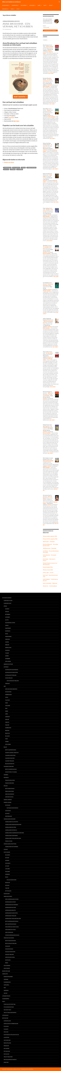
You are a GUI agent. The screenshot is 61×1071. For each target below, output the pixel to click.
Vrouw (5, 993)
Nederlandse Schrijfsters (10, 843)
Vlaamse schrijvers (10, 758)
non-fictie (6, 169)
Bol (14, 121)
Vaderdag (6, 990)
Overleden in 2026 (8, 600)
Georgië (7, 860)
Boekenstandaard (8, 976)
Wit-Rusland (8, 890)
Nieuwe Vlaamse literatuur (11, 752)
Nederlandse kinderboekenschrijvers (14, 832)
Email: (44, 25)
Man (5, 987)
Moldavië (7, 871)
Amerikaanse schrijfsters (11, 913)
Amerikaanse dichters (10, 907)
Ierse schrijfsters (9, 791)
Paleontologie (7, 1042)
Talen (3, 1001)
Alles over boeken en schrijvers (11, 2)
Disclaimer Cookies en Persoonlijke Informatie (11, 1069)
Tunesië (7, 653)
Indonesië (7, 705)
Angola (7, 611)
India (6, 702)
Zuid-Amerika (7, 965)
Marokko (7, 639)
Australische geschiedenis (11, 669)
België (5, 747)
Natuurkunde (7, 1040)
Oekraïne (7, 874)
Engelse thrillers (9, 954)
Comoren (7, 617)
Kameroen (7, 630)
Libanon (7, 722)
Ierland (6, 785)
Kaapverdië (8, 628)
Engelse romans (9, 948)
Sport (18, 8)
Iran (6, 708)
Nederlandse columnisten (11, 821)
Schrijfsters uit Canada (11, 772)
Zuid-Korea (8, 744)
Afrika (5, 606)
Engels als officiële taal (9, 1004)
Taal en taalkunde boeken (10, 1012)
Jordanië (7, 716)
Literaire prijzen (6, 995)
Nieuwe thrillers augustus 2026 (50, 538)
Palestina (7, 733)
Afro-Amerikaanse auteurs (11, 899)
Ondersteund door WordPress (27, 1069)
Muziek (50, 5)
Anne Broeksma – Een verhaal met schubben (18, 25)
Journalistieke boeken (8, 21)
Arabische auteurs (8, 664)
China (6, 697)
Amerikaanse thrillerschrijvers (13, 918)
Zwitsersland (8, 816)
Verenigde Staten (8, 896)
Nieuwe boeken (5, 5)
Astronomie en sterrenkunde (11, 1023)
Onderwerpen (5, 998)
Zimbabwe (7, 658)
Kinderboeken (15, 5)
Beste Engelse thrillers (10, 943)
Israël (6, 711)
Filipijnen (7, 700)
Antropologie (7, 1020)
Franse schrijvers (9, 783)
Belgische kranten (9, 763)
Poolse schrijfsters (11, 879)
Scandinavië (7, 893)
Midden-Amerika (8, 799)
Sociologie (6, 1054)
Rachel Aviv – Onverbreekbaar (50, 586)
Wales (6, 962)
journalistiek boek (31, 167)
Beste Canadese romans (11, 769)
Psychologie (7, 1051)
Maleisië (7, 725)
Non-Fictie (17, 21)
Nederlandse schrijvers (9, 819)
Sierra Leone (8, 647)
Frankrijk (6, 777)
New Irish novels (9, 796)
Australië (6, 666)
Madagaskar (8, 636)
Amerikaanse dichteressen (11, 904)
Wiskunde (6, 1062)
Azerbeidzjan (8, 694)
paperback (11, 117)
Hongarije (7, 863)
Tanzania (7, 650)
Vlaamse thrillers (9, 760)
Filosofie (6, 1029)
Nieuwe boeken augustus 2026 (50, 536)
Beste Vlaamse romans (10, 749)
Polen (6, 877)
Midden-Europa (7, 802)
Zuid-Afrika (8, 661)
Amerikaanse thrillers (10, 915)
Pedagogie (6, 1045)
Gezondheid (32, 5)
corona (23, 167)
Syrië (6, 738)
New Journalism (9, 932)
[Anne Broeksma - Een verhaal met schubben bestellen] (20, 97)
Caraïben (6, 774)
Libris (17, 121)
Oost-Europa (7, 852)
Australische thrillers (10, 675)
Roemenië (7, 882)
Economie (6, 1026)
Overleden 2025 (7, 603)
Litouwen (7, 868)
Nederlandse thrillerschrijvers (13, 838)
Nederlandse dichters (10, 827)
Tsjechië (7, 888)
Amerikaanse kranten (10, 910)
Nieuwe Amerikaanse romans (12, 935)
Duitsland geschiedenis (12, 807)
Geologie (6, 1031)
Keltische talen (7, 1009)
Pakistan (7, 730)
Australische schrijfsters (11, 672)
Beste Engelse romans (10, 940)
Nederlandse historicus (11, 830)
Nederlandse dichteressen (11, 846)
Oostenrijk (8, 810)
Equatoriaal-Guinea (10, 622)
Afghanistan (8, 691)
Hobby (39, 5)
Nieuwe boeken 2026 (48, 567)
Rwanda (7, 644)
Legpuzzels (6, 984)
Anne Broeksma (7, 167)
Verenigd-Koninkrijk (9, 937)
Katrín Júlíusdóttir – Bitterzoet (50, 583)
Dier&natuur (5, 8)
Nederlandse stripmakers (11, 835)
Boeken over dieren (9, 162)
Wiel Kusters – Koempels (49, 541)
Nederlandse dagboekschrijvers (13, 824)
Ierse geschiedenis (9, 794)
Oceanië (6, 849)
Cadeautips (5, 973)
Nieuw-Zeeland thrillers (13, 680)
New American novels (10, 929)
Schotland (7, 960)
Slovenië (7, 813)
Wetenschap (5, 1018)
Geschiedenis (23, 5)
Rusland (7, 885)
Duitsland (7, 805)
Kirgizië (7, 719)
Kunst (44, 5)
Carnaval (6, 979)
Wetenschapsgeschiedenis (10, 1059)
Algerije (7, 608)
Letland (7, 866)
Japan (6, 713)
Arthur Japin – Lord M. (48, 572)
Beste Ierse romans (9, 788)
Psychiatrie (6, 1048)
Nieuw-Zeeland (8, 678)
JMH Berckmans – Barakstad (49, 548)
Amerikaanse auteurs (10, 901)
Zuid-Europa (7, 968)
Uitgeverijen (5, 1015)
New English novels (10, 957)
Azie (5, 686)
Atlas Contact (16, 167)
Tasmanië (7, 683)
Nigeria (7, 642)
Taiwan (7, 741)
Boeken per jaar (6, 971)
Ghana (6, 625)
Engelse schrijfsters (10, 951)
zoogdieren (19, 169)
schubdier (13, 169)
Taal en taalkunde (8, 1056)
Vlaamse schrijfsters (10, 755)
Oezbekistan (8, 727)
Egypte (7, 619)
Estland (7, 857)
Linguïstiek (6, 1037)
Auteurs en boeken (6, 597)
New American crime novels (12, 926)
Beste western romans (10, 924)
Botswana (7, 614)
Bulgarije (7, 854)
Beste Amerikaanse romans (11, 921)
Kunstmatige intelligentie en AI (11, 1034)
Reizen (12, 8)
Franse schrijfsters (10, 780)
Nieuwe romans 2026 (48, 569)
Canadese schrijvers (9, 766)
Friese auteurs (8, 841)
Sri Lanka (7, 736)
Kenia (6, 633)
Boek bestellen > (47, 216)
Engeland (7, 946)
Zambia (7, 655)
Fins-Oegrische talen (9, 1007)
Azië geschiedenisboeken (11, 689)
